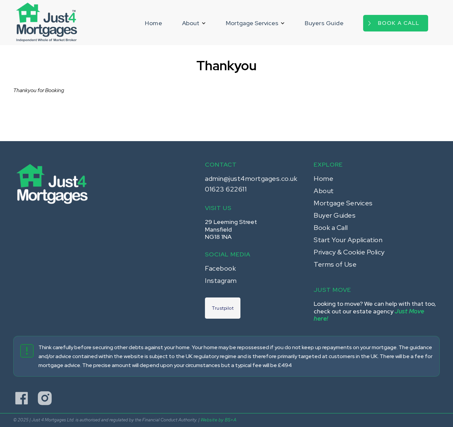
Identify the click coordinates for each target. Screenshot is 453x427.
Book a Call (331, 227)
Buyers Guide (324, 23)
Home (153, 23)
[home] (46, 22)
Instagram (221, 280)
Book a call (399, 23)
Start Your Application (348, 240)
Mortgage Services (343, 203)
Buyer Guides (335, 215)
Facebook (220, 268)
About (324, 191)
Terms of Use (335, 264)
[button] (194, 23)
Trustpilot (222, 308)
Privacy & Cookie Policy (349, 252)
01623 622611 (226, 189)
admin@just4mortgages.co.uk (251, 178)
